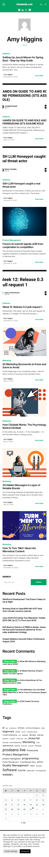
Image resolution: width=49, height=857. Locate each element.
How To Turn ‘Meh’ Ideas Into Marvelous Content (19, 550)
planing (17, 746)
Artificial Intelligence (33, 728)
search (38, 582)
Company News (32, 732)
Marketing (7, 360)
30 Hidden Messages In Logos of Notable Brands (21, 487)
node (38, 742)
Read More (39, 76)
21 (31, 809)
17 (6, 809)
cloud (23, 732)
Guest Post (19, 738)
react (32, 765)
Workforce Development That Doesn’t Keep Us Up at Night (24, 600)
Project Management (11, 762)
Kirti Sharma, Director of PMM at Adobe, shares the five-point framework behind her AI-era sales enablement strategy (24, 629)
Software (6, 53)
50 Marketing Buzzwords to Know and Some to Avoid (24, 366)
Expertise (5, 738)
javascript (34, 738)
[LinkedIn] (23, 10)
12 (18, 805)
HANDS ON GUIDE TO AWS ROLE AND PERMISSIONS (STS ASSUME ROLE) (24, 122)
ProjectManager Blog (28, 762)
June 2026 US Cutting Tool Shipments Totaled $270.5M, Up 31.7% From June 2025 (24, 619)
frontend (12, 738)
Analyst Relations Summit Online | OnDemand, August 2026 (24, 640)
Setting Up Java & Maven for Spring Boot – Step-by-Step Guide (23, 59)
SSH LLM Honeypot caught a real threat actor (21, 185)
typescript (30, 771)
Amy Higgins (8, 74)
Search (7, 576)
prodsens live (14, 750)
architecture (12, 728)
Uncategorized (40, 771)
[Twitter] (26, 10)
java (26, 738)
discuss (40, 735)
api (7, 728)
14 (31, 805)
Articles (21, 728)
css (19, 735)
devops (32, 735)
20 (24, 809)
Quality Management (16, 765)
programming (30, 758)
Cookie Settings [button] (11, 851)
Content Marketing (10, 735)
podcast (30, 746)
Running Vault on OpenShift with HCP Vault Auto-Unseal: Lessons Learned (22, 609)
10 (6, 805)
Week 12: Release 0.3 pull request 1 (22, 306)
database (25, 735)
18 (12, 809)
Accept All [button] (25, 851)
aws (43, 728)
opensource (8, 745)
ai (4, 727)
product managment (12, 758)
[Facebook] (19, 10)
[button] (4, 4)
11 (12, 805)
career (17, 732)
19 (18, 809)
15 (37, 805)
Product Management (12, 240)
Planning (24, 746)
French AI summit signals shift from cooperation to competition (23, 245)
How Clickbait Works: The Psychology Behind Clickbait (24, 426)
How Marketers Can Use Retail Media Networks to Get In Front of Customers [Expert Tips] (24, 692)
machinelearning (15, 742)
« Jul (23, 822)
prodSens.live (24, 4)
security (39, 766)
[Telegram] (30, 10)
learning (5, 742)
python (40, 762)
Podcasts (38, 746)
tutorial (21, 770)
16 (43, 805)
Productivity (32, 750)
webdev (8, 774)
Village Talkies (10, 661)
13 (24, 805)
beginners (8, 731)
